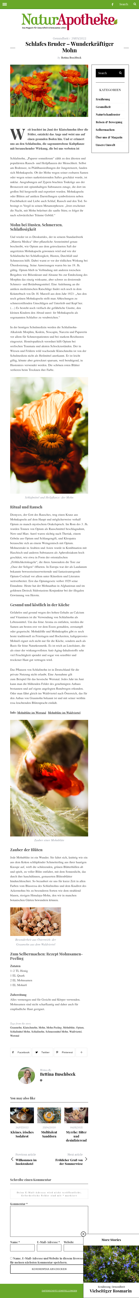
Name (15, 1242)
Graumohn (16, 1027)
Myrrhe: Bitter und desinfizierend (76, 1136)
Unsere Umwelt (105, 145)
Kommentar (19, 1204)
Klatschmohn (30, 1027)
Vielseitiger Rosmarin (111, 1290)
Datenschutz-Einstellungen (59, 1291)
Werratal (14, 1035)
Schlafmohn (37, 1031)
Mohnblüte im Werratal (31, 712)
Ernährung (103, 99)
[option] (22, 1122)
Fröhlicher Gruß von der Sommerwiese (69, 1159)
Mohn (42, 1027)
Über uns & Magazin (109, 137)
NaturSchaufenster (108, 114)
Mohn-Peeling (54, 1027)
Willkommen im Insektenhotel (26, 1159)
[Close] (83, 1234)
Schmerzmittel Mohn (57, 1031)
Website (69, 1242)
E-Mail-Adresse (48, 1242)
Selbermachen (105, 129)
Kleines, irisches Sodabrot (22, 1134)
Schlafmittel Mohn (20, 1031)
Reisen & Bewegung (109, 122)
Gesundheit (60, 38)
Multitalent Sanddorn (49, 1134)
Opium (80, 1027)
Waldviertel (75, 1031)
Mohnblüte (69, 1027)
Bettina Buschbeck (71, 57)
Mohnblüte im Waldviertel (64, 712)
